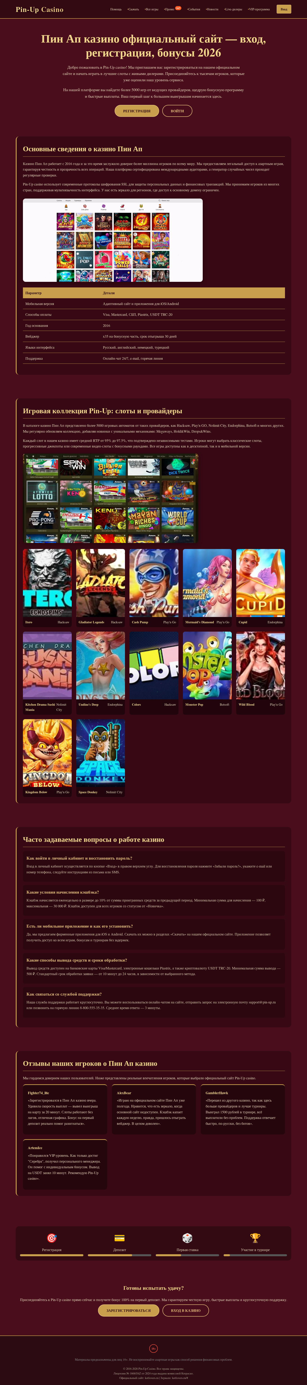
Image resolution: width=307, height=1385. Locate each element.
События (194, 9)
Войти (177, 110)
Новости (212, 9)
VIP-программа (259, 9)
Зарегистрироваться (129, 1310)
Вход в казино (185, 1310)
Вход (284, 9)
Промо (172, 9)
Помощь (116, 9)
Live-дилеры (233, 9)
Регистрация (137, 110)
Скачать (134, 9)
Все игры (152, 9)
